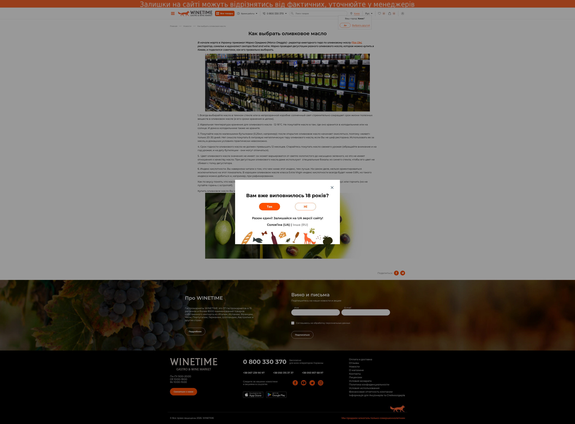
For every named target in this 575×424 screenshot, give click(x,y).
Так (269, 206)
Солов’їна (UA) (278, 225)
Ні (305, 206)
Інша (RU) (300, 225)
